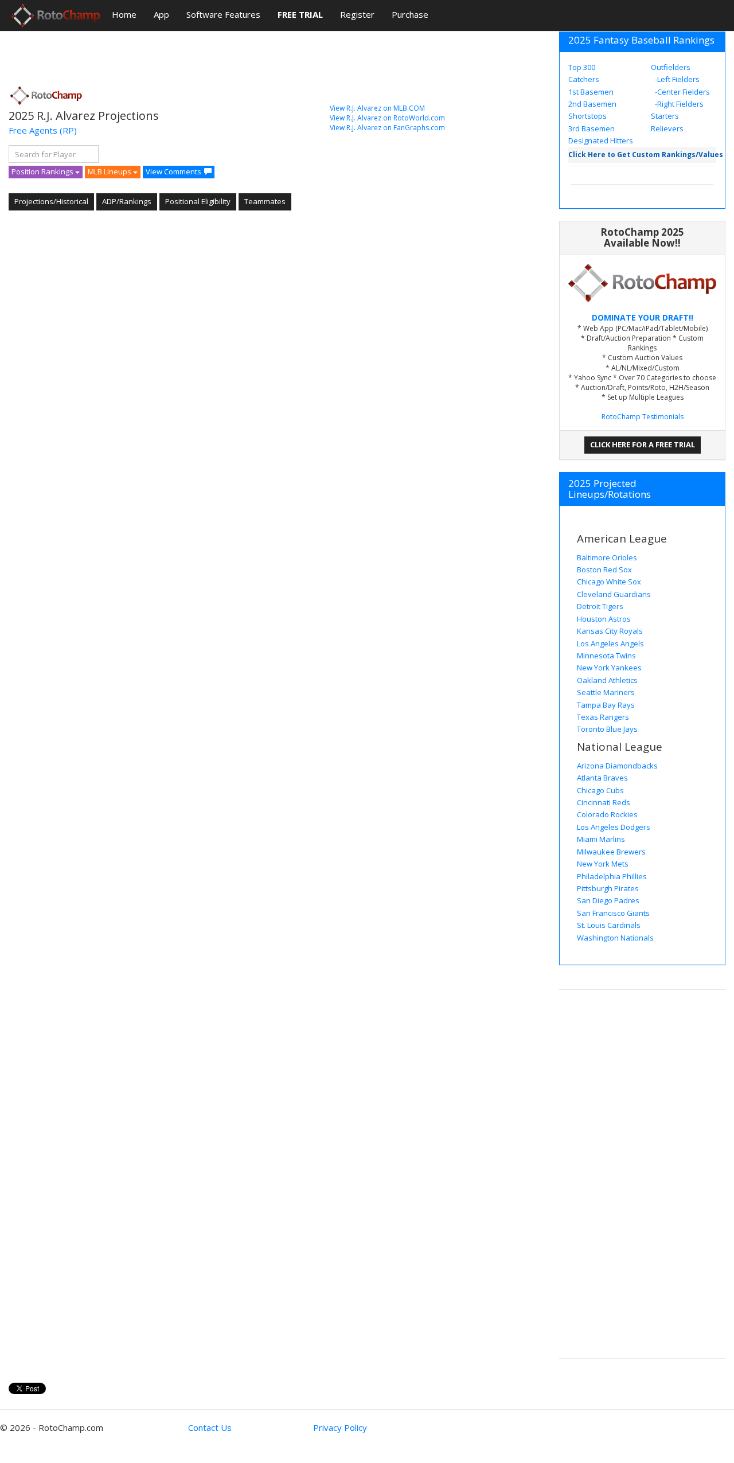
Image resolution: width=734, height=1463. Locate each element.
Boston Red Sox (604, 569)
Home (124, 14)
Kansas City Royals (610, 631)
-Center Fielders (681, 92)
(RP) (68, 130)
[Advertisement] (217, 54)
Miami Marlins (601, 839)
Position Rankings (43, 171)
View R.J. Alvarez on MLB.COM (377, 108)
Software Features (223, 14)
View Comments (173, 171)
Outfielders (670, 67)
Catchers (583, 79)
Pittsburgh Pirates (608, 888)
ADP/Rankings (126, 201)
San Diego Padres (608, 900)
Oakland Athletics (607, 680)
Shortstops (587, 116)
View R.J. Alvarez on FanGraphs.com (387, 127)
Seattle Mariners (606, 692)
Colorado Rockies (607, 814)
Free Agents (33, 130)
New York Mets (602, 864)
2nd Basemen (592, 104)
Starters (665, 116)
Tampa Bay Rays (606, 705)
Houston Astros (604, 619)
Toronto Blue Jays (607, 729)
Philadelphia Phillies (612, 876)
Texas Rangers (603, 717)
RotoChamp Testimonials (643, 417)
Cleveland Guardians (614, 594)
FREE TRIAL (300, 14)
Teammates (265, 201)
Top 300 (581, 67)
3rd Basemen (591, 128)
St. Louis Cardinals (609, 925)
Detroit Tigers (600, 606)
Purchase (410, 14)
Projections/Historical (51, 201)
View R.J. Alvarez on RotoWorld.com (387, 118)
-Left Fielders (676, 79)
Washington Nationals (615, 938)
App (161, 14)
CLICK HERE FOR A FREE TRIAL (642, 444)
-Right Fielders (678, 104)
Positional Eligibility (198, 201)
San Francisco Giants (613, 913)
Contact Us (210, 1427)
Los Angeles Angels (610, 643)
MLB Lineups (110, 171)
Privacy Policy (340, 1427)
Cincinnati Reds (603, 802)
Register (357, 14)
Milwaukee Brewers (611, 851)
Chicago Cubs (600, 790)
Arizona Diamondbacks (617, 765)
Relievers (667, 128)
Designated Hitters (600, 140)
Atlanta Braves (602, 778)
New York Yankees (609, 667)
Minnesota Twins (606, 655)
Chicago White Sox (609, 581)
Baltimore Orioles (607, 557)
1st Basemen (591, 92)
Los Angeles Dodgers (613, 827)
